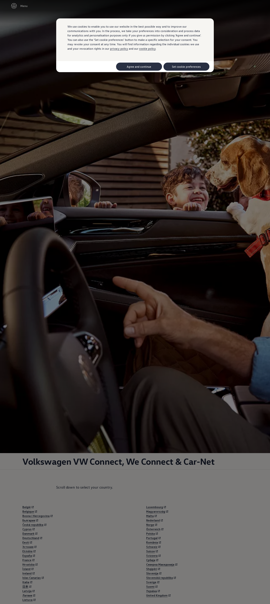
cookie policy (147, 48)
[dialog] (135, 302)
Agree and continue (139, 66)
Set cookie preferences (186, 66)
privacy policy (119, 48)
